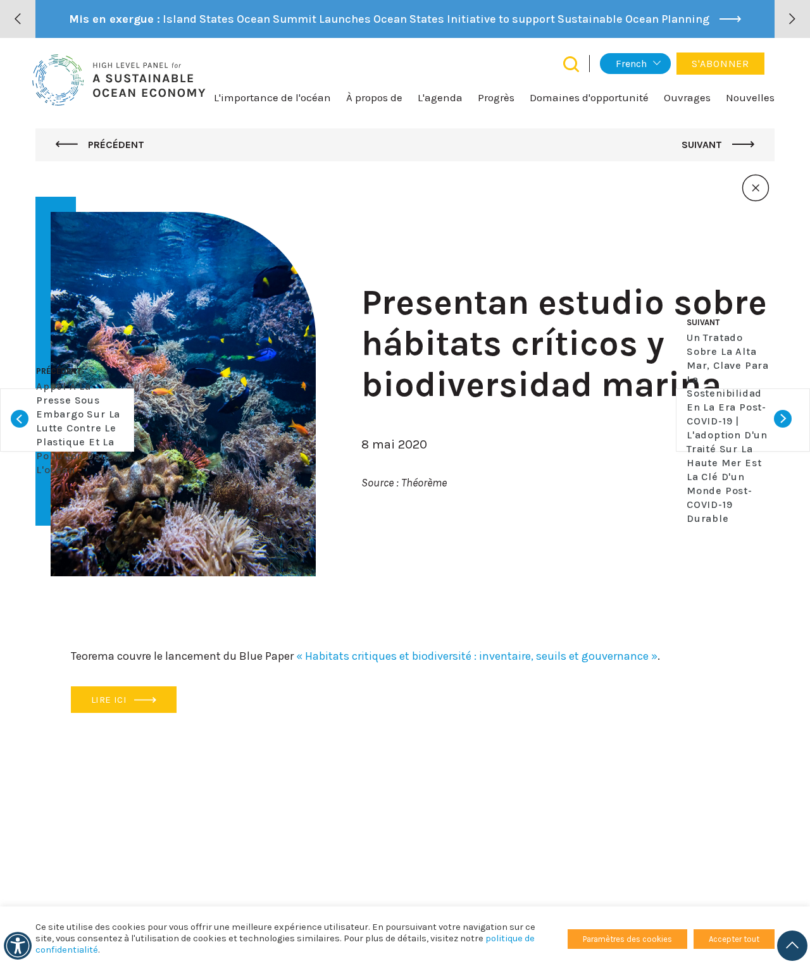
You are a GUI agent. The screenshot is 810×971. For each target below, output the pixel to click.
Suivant (703, 145)
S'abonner (720, 64)
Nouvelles (750, 97)
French (631, 64)
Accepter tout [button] (734, 939)
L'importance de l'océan (272, 97)
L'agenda (440, 97)
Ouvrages (687, 97)
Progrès (496, 97)
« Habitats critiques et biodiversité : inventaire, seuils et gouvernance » (476, 656)
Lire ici (110, 699)
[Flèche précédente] (17, 19)
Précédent (114, 145)
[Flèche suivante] (792, 19)
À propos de (374, 97)
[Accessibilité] (18, 946)
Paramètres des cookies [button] (627, 939)
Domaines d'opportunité (589, 97)
